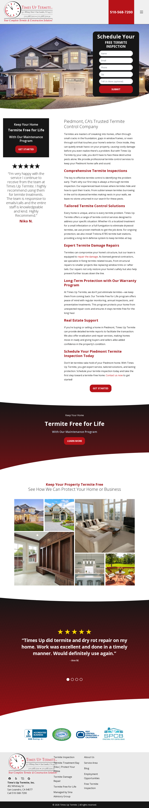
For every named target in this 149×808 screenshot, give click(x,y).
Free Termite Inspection (91, 786)
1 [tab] (68, 679)
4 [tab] (81, 679)
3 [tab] (77, 679)
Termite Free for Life (65, 786)
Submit (115, 89)
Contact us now (114, 375)
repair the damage (88, 256)
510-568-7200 (121, 12)
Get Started (100, 388)
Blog (86, 768)
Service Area (90, 762)
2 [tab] (72, 679)
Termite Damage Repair (63, 779)
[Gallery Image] (29, 515)
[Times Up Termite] (28, 12)
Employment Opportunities (92, 776)
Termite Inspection (64, 757)
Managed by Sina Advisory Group (63, 794)
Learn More (74, 441)
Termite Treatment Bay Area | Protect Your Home (66, 767)
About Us (89, 757)
